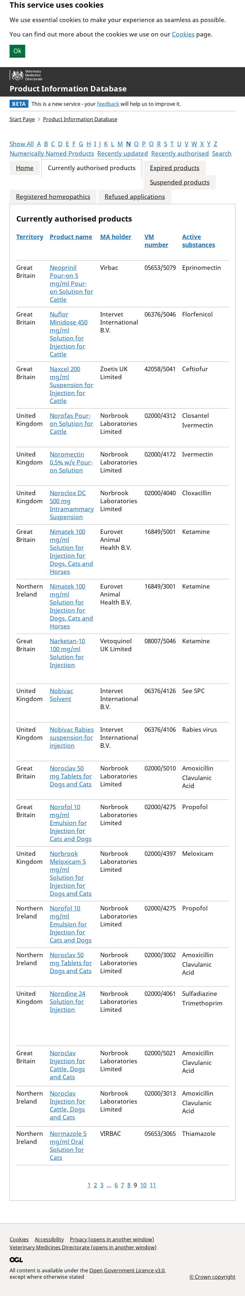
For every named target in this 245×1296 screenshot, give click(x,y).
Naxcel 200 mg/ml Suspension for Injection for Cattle (71, 385)
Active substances (198, 241)
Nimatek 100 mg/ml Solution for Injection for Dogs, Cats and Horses (71, 551)
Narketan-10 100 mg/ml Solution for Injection (67, 653)
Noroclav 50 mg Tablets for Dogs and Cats (71, 776)
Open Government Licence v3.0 (127, 1270)
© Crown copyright (212, 1276)
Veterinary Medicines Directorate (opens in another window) (83, 1247)
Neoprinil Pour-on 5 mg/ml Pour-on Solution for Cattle (71, 283)
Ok (17, 51)
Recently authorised (180, 153)
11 (153, 1185)
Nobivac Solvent (61, 695)
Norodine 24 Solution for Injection (67, 1001)
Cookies (183, 34)
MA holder (115, 237)
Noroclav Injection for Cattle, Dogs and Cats (67, 1065)
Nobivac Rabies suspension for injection (72, 737)
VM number (156, 241)
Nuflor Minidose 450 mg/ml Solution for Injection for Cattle (68, 334)
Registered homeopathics (53, 197)
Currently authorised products (92, 168)
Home (24, 168)
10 (143, 1185)
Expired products (174, 168)
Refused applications (135, 197)
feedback (108, 103)
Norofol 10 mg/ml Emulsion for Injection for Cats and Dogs (71, 823)
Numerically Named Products (52, 153)
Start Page (22, 119)
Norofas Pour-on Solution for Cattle (71, 423)
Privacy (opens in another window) (112, 1239)
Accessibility (49, 1239)
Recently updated (122, 153)
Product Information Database (68, 88)
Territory (29, 237)
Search (222, 153)
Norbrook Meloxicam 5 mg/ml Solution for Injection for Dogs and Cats (71, 873)
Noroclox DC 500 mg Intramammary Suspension (72, 505)
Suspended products (180, 182)
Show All (22, 144)
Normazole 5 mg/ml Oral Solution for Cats (68, 1145)
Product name (71, 237)
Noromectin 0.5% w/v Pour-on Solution (71, 462)
